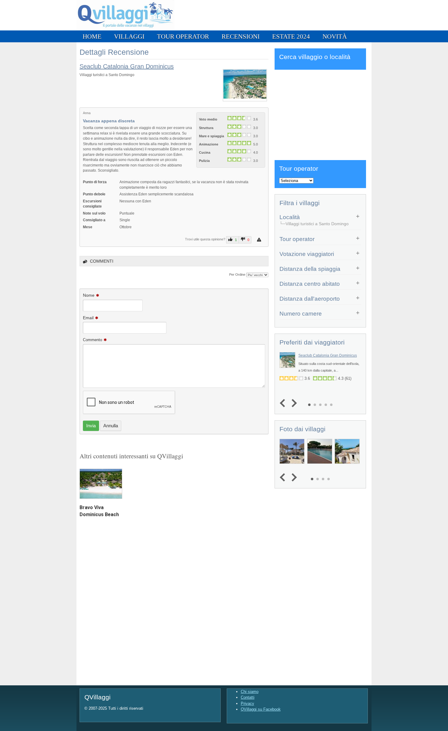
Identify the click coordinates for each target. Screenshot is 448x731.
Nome (88, 295)
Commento (92, 340)
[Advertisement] (320, 114)
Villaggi (129, 36)
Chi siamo (249, 691)
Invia (91, 425)
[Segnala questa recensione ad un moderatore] (259, 239)
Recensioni (241, 36)
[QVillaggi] (125, 29)
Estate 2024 (291, 36)
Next (293, 403)
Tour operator (183, 36)
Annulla (110, 425)
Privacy (247, 703)
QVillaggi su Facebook (261, 709)
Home (92, 36)
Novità (334, 36)
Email (88, 317)
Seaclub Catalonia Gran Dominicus (127, 66)
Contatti (247, 697)
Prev (284, 403)
